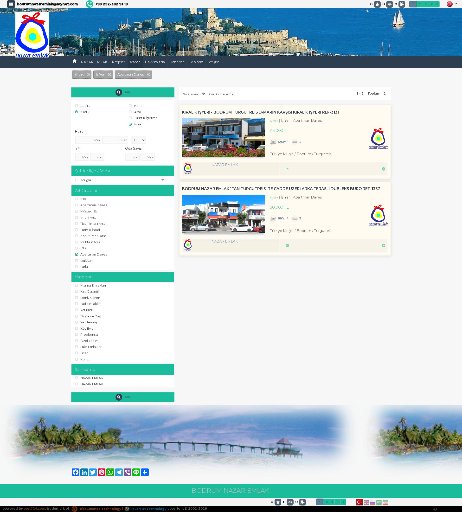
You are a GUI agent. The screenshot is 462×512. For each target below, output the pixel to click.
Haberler (176, 62)
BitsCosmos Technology (100, 509)
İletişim (213, 62)
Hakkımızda (155, 62)
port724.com (34, 509)
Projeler (118, 62)
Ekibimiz (195, 62)
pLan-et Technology (149, 509)
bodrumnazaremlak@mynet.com (47, 4)
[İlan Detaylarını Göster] (382, 168)
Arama (135, 62)
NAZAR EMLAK (94, 62)
